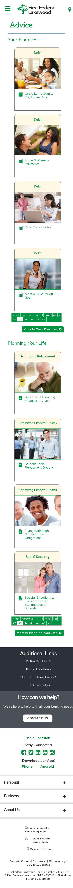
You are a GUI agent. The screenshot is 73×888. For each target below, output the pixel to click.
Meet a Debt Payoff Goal (39, 295)
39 (42, 315)
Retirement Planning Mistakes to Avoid (40, 399)
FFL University (37, 685)
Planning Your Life (27, 343)
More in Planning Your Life (36, 633)
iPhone (26, 766)
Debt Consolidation (38, 227)
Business (11, 795)
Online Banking (37, 661)
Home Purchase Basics (37, 677)
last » (57, 315)
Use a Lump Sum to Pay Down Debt (39, 95)
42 (14, 319)
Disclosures (40, 861)
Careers (26, 861)
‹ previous (27, 315)
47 (43, 319)
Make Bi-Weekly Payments (37, 162)
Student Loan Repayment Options (39, 465)
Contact (14, 861)
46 (37, 319)
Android (47, 766)
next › (48, 315)
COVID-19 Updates (38, 864)
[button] (67, 783)
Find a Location (37, 669)
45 (31, 319)
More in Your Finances (40, 329)
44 (26, 319)
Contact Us (37, 718)
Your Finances (22, 39)
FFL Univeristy (57, 861)
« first (16, 315)
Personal (11, 782)
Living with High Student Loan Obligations (37, 534)
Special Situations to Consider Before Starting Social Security (40, 602)
